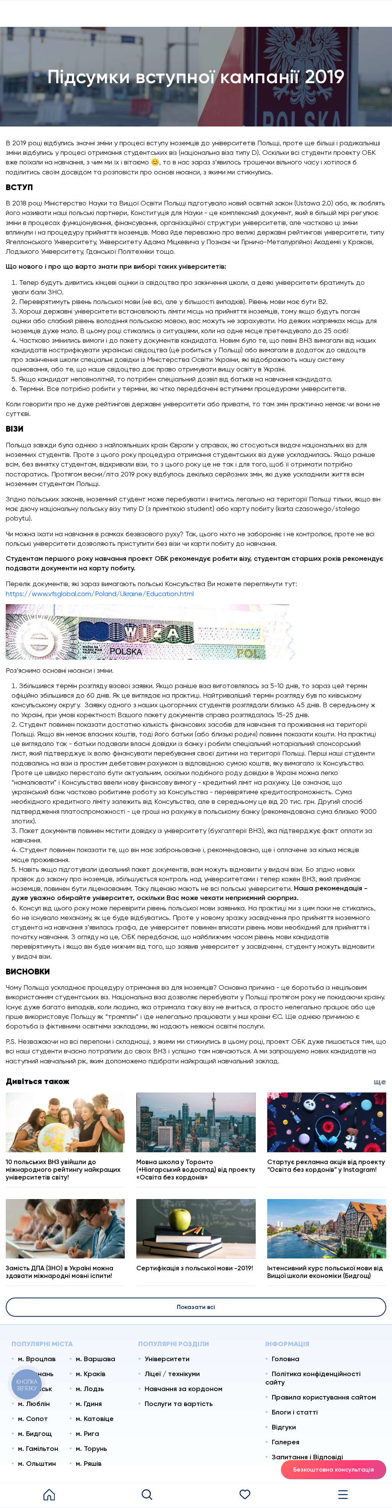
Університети (167, 1359)
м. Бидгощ (35, 1433)
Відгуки (284, 1427)
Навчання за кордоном (183, 1389)
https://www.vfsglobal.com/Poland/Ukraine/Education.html (100, 594)
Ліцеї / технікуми (172, 1374)
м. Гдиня (89, 1404)
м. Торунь (91, 1448)
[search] (147, 1495)
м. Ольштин (37, 1463)
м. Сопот (33, 1418)
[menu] (343, 1495)
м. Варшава (95, 1359)
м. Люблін (34, 1404)
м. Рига (87, 1433)
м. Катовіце (95, 1418)
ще (380, 1081)
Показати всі (196, 1307)
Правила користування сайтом (324, 1397)
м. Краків (90, 1374)
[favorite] (245, 1495)
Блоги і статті (295, 1412)
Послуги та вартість (179, 1404)
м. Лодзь (90, 1389)
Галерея (285, 1442)
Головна (285, 1359)
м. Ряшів (88, 1463)
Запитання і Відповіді (307, 1457)
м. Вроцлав (37, 1359)
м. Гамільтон (38, 1448)
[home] (49, 1495)
